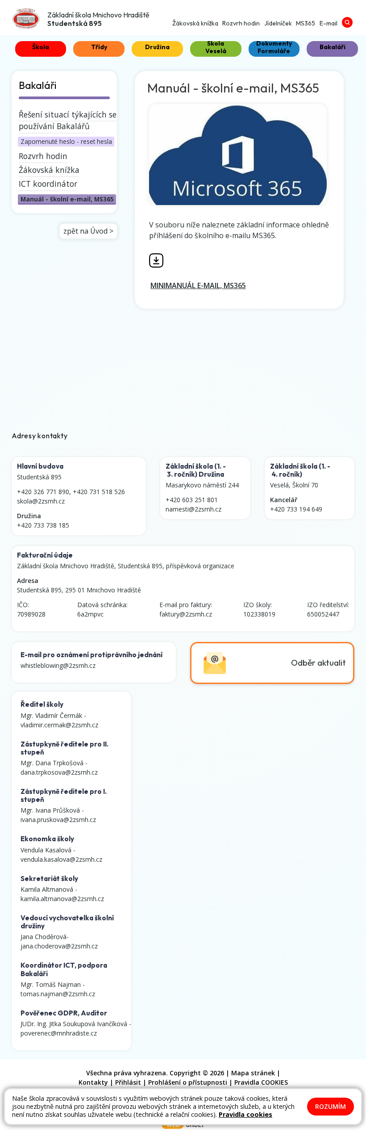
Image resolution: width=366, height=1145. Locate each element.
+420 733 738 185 (43, 525)
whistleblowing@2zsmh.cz (58, 665)
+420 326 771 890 (43, 491)
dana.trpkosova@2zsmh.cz (59, 772)
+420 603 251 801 (192, 499)
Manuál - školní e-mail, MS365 (67, 199)
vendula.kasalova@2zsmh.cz (61, 859)
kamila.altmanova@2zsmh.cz (62, 898)
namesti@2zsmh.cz (193, 509)
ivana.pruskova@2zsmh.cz (58, 819)
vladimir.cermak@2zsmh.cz (59, 725)
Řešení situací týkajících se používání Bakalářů (67, 120)
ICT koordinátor (48, 183)
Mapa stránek (253, 1073)
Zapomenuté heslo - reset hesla (66, 141)
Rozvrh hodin (43, 156)
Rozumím (330, 1106)
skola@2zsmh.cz (41, 501)
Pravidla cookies (245, 1114)
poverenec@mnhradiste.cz (59, 1033)
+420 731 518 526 (99, 491)
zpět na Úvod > (88, 231)
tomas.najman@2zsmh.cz (58, 994)
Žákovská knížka (49, 169)
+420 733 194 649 (296, 509)
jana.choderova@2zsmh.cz (59, 946)
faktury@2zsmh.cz (185, 614)
